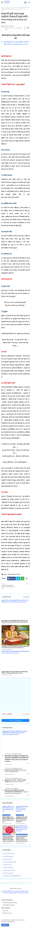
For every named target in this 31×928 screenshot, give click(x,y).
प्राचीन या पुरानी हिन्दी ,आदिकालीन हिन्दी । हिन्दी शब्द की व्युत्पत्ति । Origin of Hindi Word (8, 839)
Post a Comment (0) (15, 720)
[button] (29, 2)
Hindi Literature (7, 864)
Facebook (12, 578)
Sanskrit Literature (8, 873)
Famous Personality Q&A (10, 862)
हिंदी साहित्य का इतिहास (8, 905)
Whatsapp (22, 578)
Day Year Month (8, 859)
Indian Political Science (10, 870)
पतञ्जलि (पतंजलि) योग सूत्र (10, 903)
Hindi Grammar (7, 913)
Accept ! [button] (5, 925)
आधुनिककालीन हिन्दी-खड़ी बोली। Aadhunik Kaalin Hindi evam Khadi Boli (22, 819)
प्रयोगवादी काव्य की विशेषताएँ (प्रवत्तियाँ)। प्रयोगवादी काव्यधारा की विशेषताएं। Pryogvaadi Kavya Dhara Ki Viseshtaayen (16, 792)
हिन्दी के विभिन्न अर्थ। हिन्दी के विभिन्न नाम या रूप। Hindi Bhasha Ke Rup (8, 819)
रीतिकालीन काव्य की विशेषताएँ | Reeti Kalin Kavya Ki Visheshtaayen (15, 770)
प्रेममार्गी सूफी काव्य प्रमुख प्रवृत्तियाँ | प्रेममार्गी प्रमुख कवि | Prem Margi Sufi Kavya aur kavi (15, 672)
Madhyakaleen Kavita (10, 7)
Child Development (8, 856)
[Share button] (26, 578)
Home (2, 7)
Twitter (18, 578)
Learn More (11, 921)
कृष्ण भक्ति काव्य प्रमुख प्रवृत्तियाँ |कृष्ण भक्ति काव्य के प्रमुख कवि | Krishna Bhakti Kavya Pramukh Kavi (15, 621)
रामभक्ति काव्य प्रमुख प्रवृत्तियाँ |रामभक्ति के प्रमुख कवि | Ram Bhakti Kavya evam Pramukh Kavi (15, 647)
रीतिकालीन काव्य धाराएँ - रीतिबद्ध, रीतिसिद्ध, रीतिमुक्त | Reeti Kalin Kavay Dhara (15, 780)
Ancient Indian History (9, 853)
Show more (26, 597)
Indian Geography (8, 867)
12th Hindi (5, 911)
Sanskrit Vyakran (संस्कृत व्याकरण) (12, 876)
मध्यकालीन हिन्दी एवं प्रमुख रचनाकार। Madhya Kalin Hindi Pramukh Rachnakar (22, 839)
